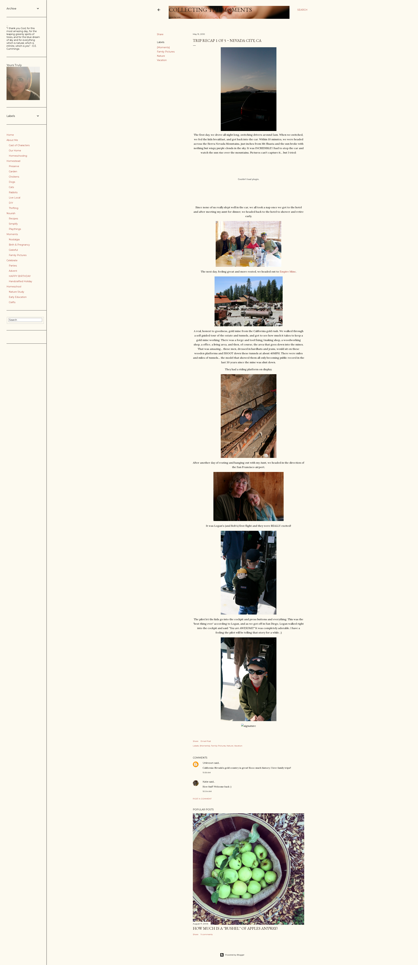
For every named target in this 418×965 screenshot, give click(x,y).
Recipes (13, 218)
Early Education (18, 297)
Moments (12, 234)
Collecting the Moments (210, 10)
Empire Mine (288, 271)
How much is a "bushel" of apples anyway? (235, 928)
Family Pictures (166, 51)
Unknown (208, 762)
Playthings (15, 229)
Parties (13, 265)
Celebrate (12, 260)
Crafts (12, 302)
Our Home (15, 150)
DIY (11, 202)
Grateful (13, 249)
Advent (13, 270)
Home (10, 134)
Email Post (206, 741)
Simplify (13, 223)
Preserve (14, 166)
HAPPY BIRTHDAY (20, 276)
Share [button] (160, 34)
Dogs (12, 181)
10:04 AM (207, 791)
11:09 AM (207, 772)
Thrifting (13, 208)
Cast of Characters (19, 145)
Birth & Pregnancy (19, 244)
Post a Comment (202, 798)
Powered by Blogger (234, 955)
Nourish (11, 213)
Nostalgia (14, 239)
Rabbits (13, 192)
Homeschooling (18, 155)
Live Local (14, 197)
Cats (11, 187)
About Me (12, 140)
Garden (13, 171)
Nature (161, 55)
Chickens (14, 176)
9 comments (207, 934)
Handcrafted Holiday (20, 281)
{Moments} (163, 47)
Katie (206, 781)
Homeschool (14, 286)
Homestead (13, 161)
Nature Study (16, 291)
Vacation (162, 60)
